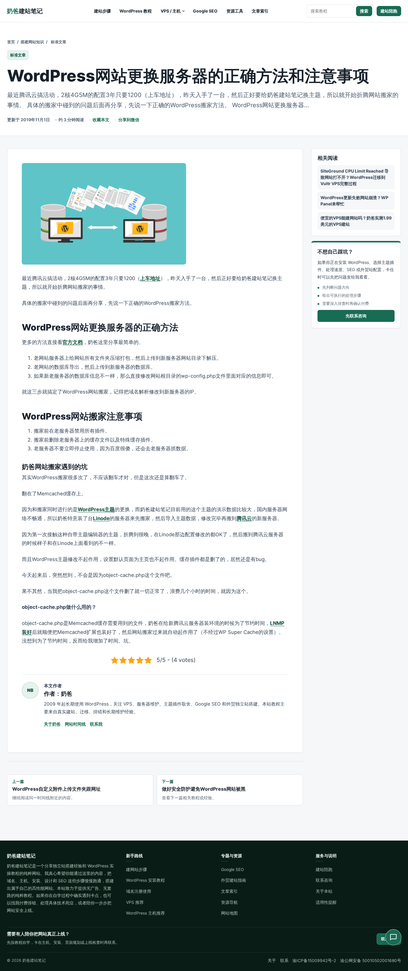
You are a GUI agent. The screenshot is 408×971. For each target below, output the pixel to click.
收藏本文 (101, 119)
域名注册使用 (138, 891)
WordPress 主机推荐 (145, 913)
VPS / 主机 (171, 10)
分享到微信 (128, 119)
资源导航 (229, 902)
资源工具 (234, 10)
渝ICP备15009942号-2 (314, 960)
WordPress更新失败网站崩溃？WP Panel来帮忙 (354, 200)
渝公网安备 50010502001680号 (370, 960)
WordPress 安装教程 (145, 880)
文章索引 (260, 10)
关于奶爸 (52, 723)
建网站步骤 (136, 869)
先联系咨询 (356, 315)
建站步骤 (102, 10)
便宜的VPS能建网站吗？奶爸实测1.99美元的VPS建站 (356, 221)
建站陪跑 (389, 10)
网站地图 (229, 913)
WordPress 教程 (135, 10)
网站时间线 (75, 723)
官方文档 (72, 342)
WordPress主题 (96, 509)
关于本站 (324, 891)
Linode (101, 518)
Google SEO (205, 10)
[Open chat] (393, 937)
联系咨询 (324, 880)
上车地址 (150, 278)
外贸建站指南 (233, 880)
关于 (272, 960)
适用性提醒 (326, 902)
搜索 (364, 10)
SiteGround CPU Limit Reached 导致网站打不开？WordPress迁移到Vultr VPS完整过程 (354, 177)
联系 (284, 960)
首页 (11, 41)
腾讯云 (244, 518)
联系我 (96, 723)
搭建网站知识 (32, 41)
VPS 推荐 (135, 902)
